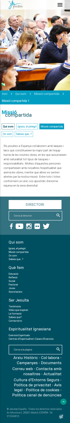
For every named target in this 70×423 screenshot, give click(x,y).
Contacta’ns (15, 320)
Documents (51, 362)
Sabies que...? (24, 134)
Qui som (20, 94)
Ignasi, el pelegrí (27, 126)
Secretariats (15, 291)
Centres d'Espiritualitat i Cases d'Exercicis (31, 338)
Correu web (22, 368)
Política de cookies (42, 390)
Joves (12, 288)
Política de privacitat (32, 385)
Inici (4, 94)
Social (12, 281)
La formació (15, 313)
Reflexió (13, 277)
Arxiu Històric (25, 357)
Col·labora (50, 357)
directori (35, 204)
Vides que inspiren (18, 310)
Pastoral (13, 284)
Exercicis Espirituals (19, 335)
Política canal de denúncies (37, 395)
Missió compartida (46, 94)
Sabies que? (15, 317)
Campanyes (27, 362)
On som (7, 134)
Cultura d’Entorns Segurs (36, 379)
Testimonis (15, 306)
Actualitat (52, 373)
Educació (13, 273)
